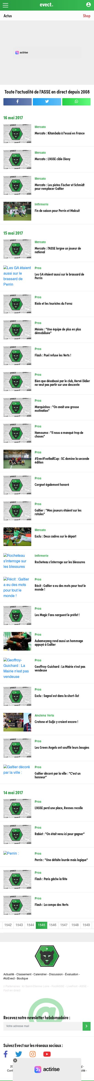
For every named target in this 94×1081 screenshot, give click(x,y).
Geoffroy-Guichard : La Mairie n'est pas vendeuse (60, 668)
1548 (75, 925)
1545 (41, 925)
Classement (23, 974)
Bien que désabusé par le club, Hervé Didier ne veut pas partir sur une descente (62, 382)
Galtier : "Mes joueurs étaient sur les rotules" (58, 511)
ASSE (83, 986)
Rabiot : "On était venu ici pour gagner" (60, 833)
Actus (8, 15)
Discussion (56, 974)
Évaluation (71, 974)
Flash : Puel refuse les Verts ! (53, 355)
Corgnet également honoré (52, 484)
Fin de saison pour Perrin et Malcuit (57, 210)
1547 (64, 925)
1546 (52, 925)
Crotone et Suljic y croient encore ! (56, 721)
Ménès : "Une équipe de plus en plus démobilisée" (58, 330)
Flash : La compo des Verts (51, 904)
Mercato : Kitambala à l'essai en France (60, 133)
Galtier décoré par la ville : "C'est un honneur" (58, 775)
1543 (19, 925)
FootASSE (58, 986)
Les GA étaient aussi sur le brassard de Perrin (59, 275)
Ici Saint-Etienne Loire (35, 986)
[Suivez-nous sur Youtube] (47, 1055)
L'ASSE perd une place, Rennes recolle (59, 807)
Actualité (8, 974)
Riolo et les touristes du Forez (53, 303)
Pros (38, 268)
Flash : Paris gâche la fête (51, 878)
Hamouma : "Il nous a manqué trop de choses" (59, 434)
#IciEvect (9, 978)
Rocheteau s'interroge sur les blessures (60, 561)
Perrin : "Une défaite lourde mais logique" (61, 859)
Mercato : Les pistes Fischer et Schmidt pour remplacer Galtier (59, 186)
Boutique (22, 978)
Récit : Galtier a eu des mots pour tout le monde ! (60, 587)
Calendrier (40, 974)
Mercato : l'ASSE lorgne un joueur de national (58, 249)
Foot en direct (11, 990)
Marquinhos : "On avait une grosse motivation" (57, 408)
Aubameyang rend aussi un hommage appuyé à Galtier (59, 642)
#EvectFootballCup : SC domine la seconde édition (62, 460)
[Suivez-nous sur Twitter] (18, 1055)
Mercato (40, 127)
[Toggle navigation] (5, 5)
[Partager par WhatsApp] (76, 101)
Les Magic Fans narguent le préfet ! (57, 614)
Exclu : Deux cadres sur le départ (55, 536)
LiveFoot (72, 986)
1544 (30, 925)
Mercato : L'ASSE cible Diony (52, 158)
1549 (86, 925)
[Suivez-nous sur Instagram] (33, 1055)
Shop (86, 15)
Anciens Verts (44, 715)
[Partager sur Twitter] (47, 101)
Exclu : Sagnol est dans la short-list (57, 695)
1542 (8, 925)
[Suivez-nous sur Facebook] (5, 1055)
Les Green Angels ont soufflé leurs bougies (62, 747)
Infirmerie (41, 204)
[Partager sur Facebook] (17, 101)
